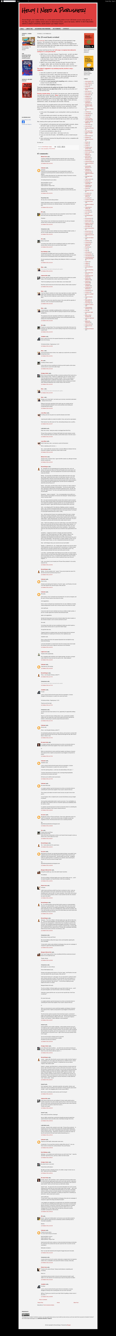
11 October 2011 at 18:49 (47, 865)
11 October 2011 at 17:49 (47, 779)
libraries (87, 181)
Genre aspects (88, 152)
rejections (87, 240)
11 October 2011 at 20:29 (47, 1041)
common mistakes (89, 108)
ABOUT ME (29, 28)
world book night (89, 312)
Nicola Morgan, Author (26, 119)
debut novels (88, 135)
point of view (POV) (89, 228)
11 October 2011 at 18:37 (47, 838)
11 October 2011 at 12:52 (47, 224)
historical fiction (88, 161)
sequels (87, 261)
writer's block (88, 324)
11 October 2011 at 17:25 (47, 705)
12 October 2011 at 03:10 (47, 1135)
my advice (87, 193)
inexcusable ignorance (88, 167)
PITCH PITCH (52, 148)
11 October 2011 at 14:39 (47, 436)
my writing (87, 198)
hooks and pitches (45, 148)
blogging (87, 96)
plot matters (88, 226)
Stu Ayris (43, 814)
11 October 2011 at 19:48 (47, 960)
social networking (89, 269)
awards (87, 86)
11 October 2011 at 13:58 (47, 346)
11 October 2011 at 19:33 (47, 930)
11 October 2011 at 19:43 (47, 947)
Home (22, 28)
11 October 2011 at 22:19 (47, 1108)
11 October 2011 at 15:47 (47, 574)
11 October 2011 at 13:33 (47, 303)
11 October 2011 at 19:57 (47, 1020)
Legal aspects (88, 179)
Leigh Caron (44, 651)
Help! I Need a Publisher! (54, 10)
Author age (87, 84)
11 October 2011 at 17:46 (47, 756)
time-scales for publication (88, 300)
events (86, 145)
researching (88, 242)
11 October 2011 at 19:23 (47, 898)
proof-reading (88, 233)
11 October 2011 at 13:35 (47, 320)
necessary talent (89, 201)
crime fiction (88, 124)
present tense (88, 231)
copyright (87, 115)
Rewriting (87, 247)
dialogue (87, 137)
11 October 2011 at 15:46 (47, 564)
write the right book (89, 318)
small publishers (89, 266)
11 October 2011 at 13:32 (47, 286)
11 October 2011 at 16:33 (47, 647)
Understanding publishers (88, 308)
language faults (88, 176)
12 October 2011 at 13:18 (47, 1262)
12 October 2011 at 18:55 (47, 1296)
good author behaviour (88, 157)
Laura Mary (44, 413)
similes (86, 265)
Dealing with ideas (89, 128)
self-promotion (88, 254)
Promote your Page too (26, 124)
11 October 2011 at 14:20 (47, 384)
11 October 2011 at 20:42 (47, 1052)
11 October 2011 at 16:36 (47, 668)
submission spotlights (87, 285)
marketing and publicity (88, 186)
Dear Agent (87, 131)
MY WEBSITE (57, 28)
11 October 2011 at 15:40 (47, 462)
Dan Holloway (44, 251)
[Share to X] (61, 147)
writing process (88, 325)
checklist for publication (88, 102)
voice (86, 310)
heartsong (87, 159)
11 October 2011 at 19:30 (47, 913)
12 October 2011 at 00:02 (47, 1120)
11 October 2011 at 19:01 (47, 881)
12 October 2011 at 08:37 (47, 1157)
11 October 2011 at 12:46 (47, 207)
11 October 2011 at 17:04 (47, 676)
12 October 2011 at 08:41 (47, 1173)
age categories (88, 83)
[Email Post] (55, 146)
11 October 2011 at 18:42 (47, 847)
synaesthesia (88, 290)
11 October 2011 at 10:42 (47, 163)
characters (87, 100)
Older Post (76, 1302)
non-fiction (87, 210)
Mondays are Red (89, 190)
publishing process (89, 234)
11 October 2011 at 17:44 (47, 720)
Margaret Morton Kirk (46, 870)
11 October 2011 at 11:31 (46, 193)
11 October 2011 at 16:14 (47, 587)
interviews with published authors (89, 172)
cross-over (87, 126)
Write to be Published (87, 321)
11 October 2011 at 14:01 (47, 356)
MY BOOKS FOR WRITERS (42, 28)
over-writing (88, 212)
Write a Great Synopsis (88, 316)
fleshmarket (88, 150)
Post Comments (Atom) (48, 1305)
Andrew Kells (44, 275)
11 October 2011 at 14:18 (47, 368)
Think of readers (89, 297)
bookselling (88, 98)
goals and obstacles (87, 154)
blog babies (88, 94)
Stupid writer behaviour (88, 279)
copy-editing (88, 113)
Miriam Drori (44, 156)
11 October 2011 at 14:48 (47, 452)
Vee (42, 238)
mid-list (86, 188)
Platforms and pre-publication (89, 224)
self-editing (87, 252)
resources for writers (88, 244)
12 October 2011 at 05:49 (47, 1147)
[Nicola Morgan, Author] (23, 122)
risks (86, 248)
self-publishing (88, 255)
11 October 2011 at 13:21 (47, 271)
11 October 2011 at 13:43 (47, 332)
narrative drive (88, 199)
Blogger (69, 1325)
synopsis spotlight (89, 294)
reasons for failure (89, 237)
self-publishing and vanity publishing (89, 258)
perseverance (88, 218)
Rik (42, 212)
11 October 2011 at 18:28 (47, 825)
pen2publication (89, 215)
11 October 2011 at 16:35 (47, 660)
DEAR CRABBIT (89, 132)
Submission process (88, 282)
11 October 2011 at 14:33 (47, 408)
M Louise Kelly (44, 742)
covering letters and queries (88, 119)
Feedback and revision (88, 148)
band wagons (88, 93)
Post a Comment (43, 1299)
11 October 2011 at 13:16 (47, 262)
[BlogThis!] (59, 147)
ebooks (87, 142)
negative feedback (89, 204)
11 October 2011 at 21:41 (47, 1094)
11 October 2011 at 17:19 (47, 685)
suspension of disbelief (88, 288)
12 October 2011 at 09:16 (47, 1211)
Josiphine (43, 336)
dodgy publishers (89, 139)
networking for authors (88, 208)
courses (87, 117)
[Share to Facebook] (63, 147)
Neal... (42, 267)
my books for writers (88, 195)
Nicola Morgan (44, 466)
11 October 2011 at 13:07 (47, 247)
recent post (42, 40)
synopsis (87, 292)
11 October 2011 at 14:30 (47, 392)
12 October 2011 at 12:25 (47, 1252)
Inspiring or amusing (87, 170)
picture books (88, 220)
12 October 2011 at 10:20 (47, 1225)
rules (86, 250)
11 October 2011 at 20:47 (47, 1079)
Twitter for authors (89, 304)
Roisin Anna (44, 885)
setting (86, 263)
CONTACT (66, 28)
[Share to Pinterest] (64, 147)
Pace (86, 213)
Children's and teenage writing (88, 105)
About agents (88, 81)
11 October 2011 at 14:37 (47, 424)
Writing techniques (89, 328)
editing (86, 143)
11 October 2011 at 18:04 (47, 810)
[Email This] (58, 147)
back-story (87, 91)
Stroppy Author (44, 373)
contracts (87, 111)
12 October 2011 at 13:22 (47, 1279)
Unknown (43, 168)
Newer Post (40, 1302)
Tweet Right (88, 302)
